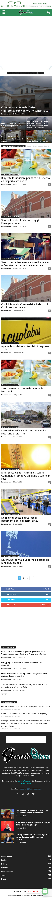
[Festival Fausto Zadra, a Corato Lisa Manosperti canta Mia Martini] (7, 814)
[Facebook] (18, 794)
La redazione (6, 114)
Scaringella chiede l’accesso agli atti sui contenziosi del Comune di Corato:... (32, 837)
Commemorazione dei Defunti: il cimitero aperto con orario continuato (24, 109)
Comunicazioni (7, 871)
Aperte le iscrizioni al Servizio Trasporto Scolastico (25, 348)
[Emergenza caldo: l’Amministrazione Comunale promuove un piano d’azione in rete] (26, 457)
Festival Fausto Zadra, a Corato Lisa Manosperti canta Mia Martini (25, 706)
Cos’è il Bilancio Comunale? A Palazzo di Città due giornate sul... (24, 306)
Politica (4, 864)
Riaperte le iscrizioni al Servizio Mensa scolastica (37, 140)
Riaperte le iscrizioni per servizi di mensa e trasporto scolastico (25, 179)
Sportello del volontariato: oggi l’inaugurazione (20, 222)
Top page (17, 891)
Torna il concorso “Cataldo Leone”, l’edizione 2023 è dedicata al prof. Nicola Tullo (24, 685)
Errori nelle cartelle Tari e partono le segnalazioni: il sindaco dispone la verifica (24, 674)
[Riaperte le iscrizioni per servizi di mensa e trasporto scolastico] (26, 162)
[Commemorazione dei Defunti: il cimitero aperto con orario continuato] (26, 96)
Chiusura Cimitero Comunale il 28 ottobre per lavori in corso (12, 125)
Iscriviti (45, 605)
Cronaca (4, 868)
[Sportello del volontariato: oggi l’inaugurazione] (26, 204)
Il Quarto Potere (9, 702)
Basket (3, 860)
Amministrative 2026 (29, 73)
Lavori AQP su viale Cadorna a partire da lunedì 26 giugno (25, 561)
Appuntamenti (6, 856)
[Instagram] (23, 794)
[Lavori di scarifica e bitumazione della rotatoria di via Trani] (26, 415)
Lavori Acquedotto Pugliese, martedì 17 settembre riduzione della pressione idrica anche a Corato (38, 124)
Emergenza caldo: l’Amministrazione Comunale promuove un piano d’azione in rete (25, 475)
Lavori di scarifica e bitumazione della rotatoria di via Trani (23, 432)
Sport (3, 875)
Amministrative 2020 (14, 73)
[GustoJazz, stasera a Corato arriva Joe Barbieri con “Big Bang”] (7, 826)
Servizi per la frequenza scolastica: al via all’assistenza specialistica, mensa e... (25, 264)
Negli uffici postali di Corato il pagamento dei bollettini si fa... (19, 519)
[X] (28, 794)
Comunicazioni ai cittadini (10, 174)
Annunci (41, 73)
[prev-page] (2, 694)
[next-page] (5, 694)
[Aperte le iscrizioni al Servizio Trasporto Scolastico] (26, 330)
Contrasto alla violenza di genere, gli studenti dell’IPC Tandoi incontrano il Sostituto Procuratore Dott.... (25, 652)
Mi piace (46, 589)
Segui (47, 594)
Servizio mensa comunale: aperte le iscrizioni (22, 390)
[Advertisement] (26, 43)
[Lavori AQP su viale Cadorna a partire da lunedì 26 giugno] (26, 544)
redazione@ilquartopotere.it (30, 789)
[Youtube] (33, 794)
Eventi (3, 879)
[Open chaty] (45, 891)
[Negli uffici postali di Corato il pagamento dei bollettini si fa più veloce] (26, 502)
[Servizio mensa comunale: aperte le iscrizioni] (26, 373)
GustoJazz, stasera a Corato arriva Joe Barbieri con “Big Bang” (24, 714)
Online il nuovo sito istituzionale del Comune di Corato (12, 139)
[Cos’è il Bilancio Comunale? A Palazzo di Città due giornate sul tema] (26, 288)
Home (29, 146)
